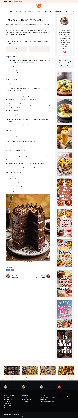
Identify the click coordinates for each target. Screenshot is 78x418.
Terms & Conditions (27, 399)
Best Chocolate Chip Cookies (46, 377)
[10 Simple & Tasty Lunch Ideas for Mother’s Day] (5, 387)
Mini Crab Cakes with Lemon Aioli (50, 387)
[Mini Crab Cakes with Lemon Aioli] (41, 387)
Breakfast (6, 397)
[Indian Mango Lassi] (23, 387)
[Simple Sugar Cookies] (30, 370)
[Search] (73, 11)
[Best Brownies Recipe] (12, 370)
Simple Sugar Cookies (27, 377)
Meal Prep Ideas (8, 405)
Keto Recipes (39, 11)
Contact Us (25, 401)
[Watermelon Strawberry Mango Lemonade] (59, 387)
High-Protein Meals (29, 11)
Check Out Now (18, 1)
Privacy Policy (25, 397)
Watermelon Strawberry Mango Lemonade (67, 387)
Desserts (7, 16)
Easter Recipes (19, 11)
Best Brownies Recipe (9, 377)
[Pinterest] (73, 1)
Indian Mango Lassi (30, 387)
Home (11, 11)
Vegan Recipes (58, 11)
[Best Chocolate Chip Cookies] (48, 370)
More (66, 11)
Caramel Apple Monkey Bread (64, 377)
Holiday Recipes (48, 11)
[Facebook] (8, 270)
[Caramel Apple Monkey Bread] (66, 370)
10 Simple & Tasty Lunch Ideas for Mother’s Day (13, 387)
